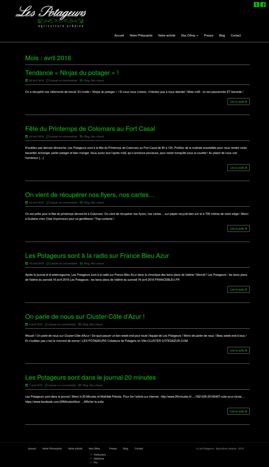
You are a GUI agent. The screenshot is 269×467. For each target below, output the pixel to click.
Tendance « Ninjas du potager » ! (72, 72)
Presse (208, 35)
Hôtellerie (99, 458)
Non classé (97, 80)
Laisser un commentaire (63, 80)
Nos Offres (188, 35)
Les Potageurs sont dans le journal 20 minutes (90, 376)
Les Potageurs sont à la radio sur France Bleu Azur (97, 255)
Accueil (119, 35)
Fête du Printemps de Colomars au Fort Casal (90, 128)
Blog (222, 35)
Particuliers (100, 454)
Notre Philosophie (141, 35)
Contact (236, 35)
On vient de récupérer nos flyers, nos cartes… (90, 194)
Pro (95, 462)
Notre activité (166, 35)
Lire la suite (237, 101)
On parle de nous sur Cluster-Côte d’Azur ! (85, 316)
